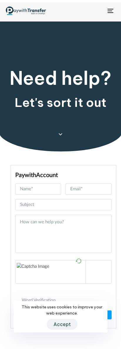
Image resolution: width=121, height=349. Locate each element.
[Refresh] (78, 260)
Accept (62, 324)
